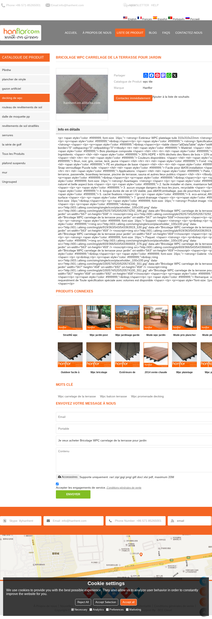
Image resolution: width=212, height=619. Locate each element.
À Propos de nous (97, 32)
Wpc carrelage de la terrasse (77, 396)
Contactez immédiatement (133, 98)
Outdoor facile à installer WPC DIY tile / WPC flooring (70, 373)
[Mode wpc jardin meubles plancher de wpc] (155, 317)
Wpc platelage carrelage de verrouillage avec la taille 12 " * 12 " (184, 373)
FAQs (166, 32)
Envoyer (73, 494)
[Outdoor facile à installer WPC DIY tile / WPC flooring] (70, 354)
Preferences (116, 609)
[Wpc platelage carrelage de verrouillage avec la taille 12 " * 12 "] (184, 354)
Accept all (129, 602)
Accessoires (69, 476)
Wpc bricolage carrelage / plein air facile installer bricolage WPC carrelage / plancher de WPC (99, 373)
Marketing (135, 609)
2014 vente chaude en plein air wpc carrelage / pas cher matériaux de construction (156, 373)
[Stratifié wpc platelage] (70, 317)
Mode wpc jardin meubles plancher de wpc (156, 336)
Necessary (81, 609)
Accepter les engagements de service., (98, 487)
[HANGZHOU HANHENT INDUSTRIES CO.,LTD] (20, 32)
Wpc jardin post (99, 335)
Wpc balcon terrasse (113, 396)
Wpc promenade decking (147, 396)
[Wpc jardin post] (98, 317)
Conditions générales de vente (124, 487)
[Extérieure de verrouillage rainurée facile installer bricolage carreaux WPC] (127, 354)
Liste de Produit (130, 32)
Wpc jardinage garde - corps (127, 336)
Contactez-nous (188, 32)
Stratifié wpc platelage (70, 336)
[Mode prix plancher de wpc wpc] (184, 317)
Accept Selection (105, 602)
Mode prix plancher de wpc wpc (184, 336)
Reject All (83, 602)
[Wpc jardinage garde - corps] (127, 317)
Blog (153, 32)
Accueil (71, 32)
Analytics (98, 609)
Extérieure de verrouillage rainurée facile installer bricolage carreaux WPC (127, 373)
